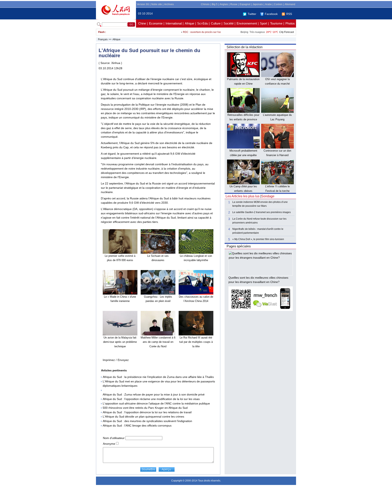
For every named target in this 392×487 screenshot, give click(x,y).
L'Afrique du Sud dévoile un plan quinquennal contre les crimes (143, 416)
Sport (263, 23)
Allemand (290, 4)
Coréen (278, 4)
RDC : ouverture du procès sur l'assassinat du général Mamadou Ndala (215, 32)
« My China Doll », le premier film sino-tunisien (258, 239)
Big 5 (214, 4)
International (174, 23)
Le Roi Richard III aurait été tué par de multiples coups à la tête (196, 342)
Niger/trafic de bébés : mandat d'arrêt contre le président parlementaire (257, 231)
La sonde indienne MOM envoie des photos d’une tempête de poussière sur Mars (260, 204)
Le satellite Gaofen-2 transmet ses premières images (261, 212)
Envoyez (123, 360)
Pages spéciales (239, 246)
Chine (142, 23)
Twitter (252, 14)
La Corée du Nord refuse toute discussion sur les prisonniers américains (259, 220)
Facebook (271, 14)
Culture (215, 23)
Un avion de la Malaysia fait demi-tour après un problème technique (120, 342)
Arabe (268, 4)
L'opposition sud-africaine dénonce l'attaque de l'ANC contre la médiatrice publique (156, 403)
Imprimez (109, 360)
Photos (290, 23)
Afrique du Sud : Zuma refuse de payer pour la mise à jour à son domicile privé (154, 394)
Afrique (189, 23)
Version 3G (143, 4)
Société (229, 23)
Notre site (156, 4)
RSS (289, 14)
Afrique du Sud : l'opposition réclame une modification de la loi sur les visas (151, 399)
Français (103, 39)
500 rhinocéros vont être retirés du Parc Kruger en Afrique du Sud (145, 407)
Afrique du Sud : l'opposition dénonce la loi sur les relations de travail (147, 412)
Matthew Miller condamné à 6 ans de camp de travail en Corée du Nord (158, 342)
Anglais (224, 4)
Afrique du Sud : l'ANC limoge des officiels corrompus (137, 425)
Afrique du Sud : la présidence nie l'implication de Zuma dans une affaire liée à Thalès (158, 377)
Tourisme (276, 23)
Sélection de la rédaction (245, 47)
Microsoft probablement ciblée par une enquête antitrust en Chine (243, 155)
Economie (156, 23)
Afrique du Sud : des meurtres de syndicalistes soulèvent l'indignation (147, 421)
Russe (233, 4)
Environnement (247, 23)
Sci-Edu (202, 23)
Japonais (258, 4)
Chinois (205, 4)
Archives (169, 4)
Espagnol (245, 4)
